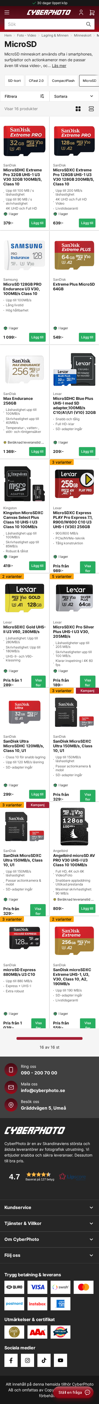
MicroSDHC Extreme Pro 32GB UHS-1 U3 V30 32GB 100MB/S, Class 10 (22, 177)
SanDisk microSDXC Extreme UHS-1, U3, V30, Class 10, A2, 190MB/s (72, 977)
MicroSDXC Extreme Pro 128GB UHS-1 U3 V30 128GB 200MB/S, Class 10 (73, 177)
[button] (45, 1176)
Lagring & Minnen (55, 35)
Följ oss (12, 1255)
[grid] (49, 571)
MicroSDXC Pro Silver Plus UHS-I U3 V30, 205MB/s (73, 632)
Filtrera (11, 96)
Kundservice (17, 1207)
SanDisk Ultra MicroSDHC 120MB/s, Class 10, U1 (23, 746)
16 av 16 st (49, 1047)
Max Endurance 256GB (18, 400)
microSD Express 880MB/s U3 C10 (19, 972)
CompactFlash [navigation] (63, 81)
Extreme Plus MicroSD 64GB (74, 286)
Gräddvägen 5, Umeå (43, 1108)
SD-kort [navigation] (14, 81)
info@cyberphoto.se (43, 1090)
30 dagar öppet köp (52, 3)
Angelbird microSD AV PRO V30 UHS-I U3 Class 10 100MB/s (74, 860)
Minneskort (82, 35)
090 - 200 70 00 (39, 1073)
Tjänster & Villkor (23, 1223)
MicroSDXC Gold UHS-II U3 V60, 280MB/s (24, 629)
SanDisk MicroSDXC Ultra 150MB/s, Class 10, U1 (72, 746)
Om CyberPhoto (21, 1239)
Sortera (60, 96)
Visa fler (87, 568)
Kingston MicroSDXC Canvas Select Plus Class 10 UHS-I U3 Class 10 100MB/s (23, 520)
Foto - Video (26, 35)
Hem (8, 35)
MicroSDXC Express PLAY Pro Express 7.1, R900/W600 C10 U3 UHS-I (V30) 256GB (73, 520)
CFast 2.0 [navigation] (36, 81)
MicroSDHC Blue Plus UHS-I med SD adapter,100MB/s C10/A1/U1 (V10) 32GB (74, 405)
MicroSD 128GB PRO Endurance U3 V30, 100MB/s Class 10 (22, 289)
